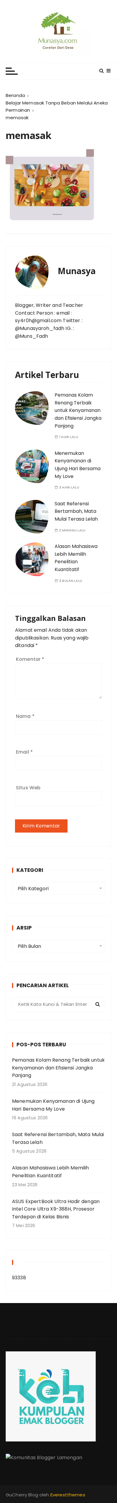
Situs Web (28, 787)
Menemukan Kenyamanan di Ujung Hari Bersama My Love (53, 1105)
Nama (25, 716)
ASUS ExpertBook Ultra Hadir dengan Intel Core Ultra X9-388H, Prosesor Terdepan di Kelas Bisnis (56, 1209)
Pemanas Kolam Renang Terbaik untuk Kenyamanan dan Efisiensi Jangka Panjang (78, 410)
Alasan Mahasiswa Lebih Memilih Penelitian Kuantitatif (76, 558)
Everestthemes (67, 1495)
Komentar (30, 659)
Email (24, 751)
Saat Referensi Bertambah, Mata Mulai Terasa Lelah (76, 511)
